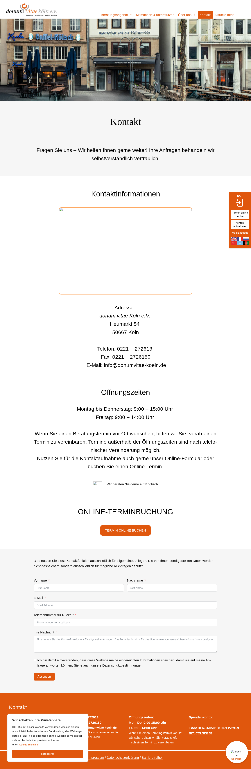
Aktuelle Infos (224, 15)
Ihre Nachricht (44, 632)
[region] (47, 738)
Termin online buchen (240, 214)
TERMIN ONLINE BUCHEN (125, 530)
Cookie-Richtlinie (29, 744)
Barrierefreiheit (152, 757)
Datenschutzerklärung (123, 757)
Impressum (96, 757)
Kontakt (205, 15)
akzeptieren (48, 753)
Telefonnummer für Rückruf (53, 615)
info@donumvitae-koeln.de (135, 365)
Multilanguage (240, 232)
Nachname (135, 580)
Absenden (44, 676)
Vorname (40, 580)
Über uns (184, 15)
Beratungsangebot (114, 15)
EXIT (240, 195)
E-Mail (38, 598)
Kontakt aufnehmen (240, 224)
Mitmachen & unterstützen (155, 15)
